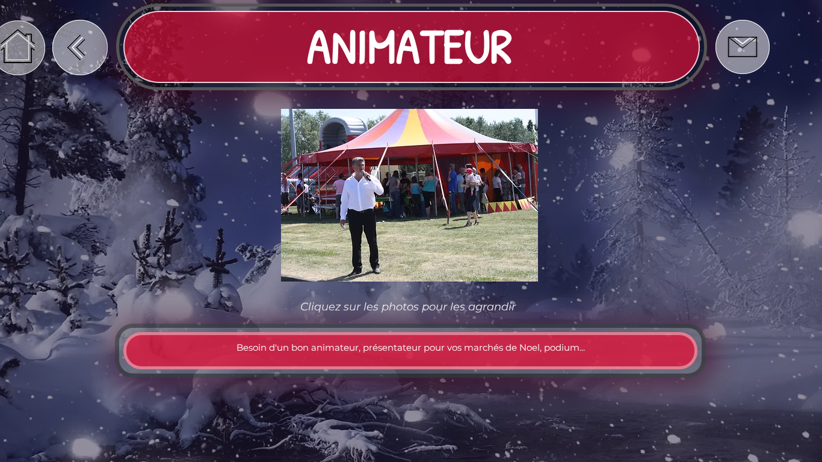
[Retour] (80, 47)
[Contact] (742, 47)
